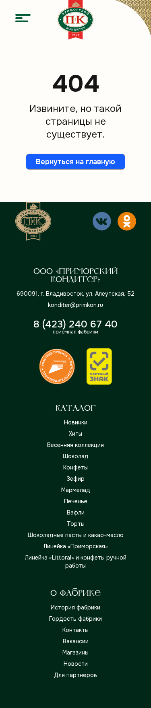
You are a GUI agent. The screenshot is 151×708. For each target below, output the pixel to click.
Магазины (75, 652)
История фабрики (75, 607)
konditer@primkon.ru (75, 305)
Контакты (75, 630)
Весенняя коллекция (75, 445)
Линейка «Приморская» (75, 546)
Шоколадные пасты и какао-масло (76, 535)
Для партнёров (75, 675)
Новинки (75, 422)
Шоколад (76, 456)
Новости (76, 663)
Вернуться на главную (75, 161)
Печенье (75, 501)
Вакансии (76, 641)
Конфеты (75, 467)
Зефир (75, 478)
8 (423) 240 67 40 (75, 324)
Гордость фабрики (75, 618)
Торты (76, 523)
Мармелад (75, 490)
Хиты (75, 433)
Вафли (76, 512)
